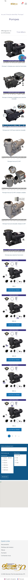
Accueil (3, 14)
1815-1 (14, 286)
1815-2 (14, 426)
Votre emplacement (7, 446)
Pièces (3, 550)
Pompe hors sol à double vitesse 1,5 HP (14, 224)
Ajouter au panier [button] (14, 290)
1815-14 (14, 391)
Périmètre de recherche (5, 454)
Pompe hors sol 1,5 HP (14, 161)
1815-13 (14, 356)
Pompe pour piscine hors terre (14, 255)
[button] (14, 493)
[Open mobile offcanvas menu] (26, 4)
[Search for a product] (5, 1)
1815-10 (14, 321)
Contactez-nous (6, 555)
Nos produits (5, 544)
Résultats (17, 453)
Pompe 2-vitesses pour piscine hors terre (14, 66)
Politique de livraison (7, 547)
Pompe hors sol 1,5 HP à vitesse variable (14, 192)
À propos (3, 553)
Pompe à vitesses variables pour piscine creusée (14, 98)
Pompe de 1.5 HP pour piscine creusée (14, 130)
